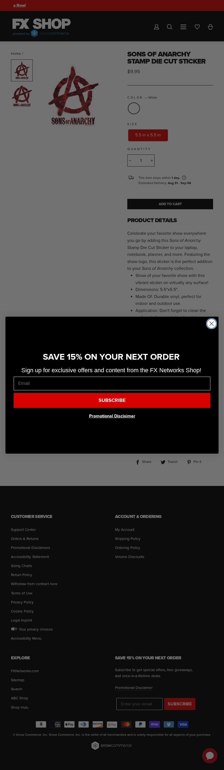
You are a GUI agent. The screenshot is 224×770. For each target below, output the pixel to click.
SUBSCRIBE (112, 400)
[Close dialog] (211, 323)
